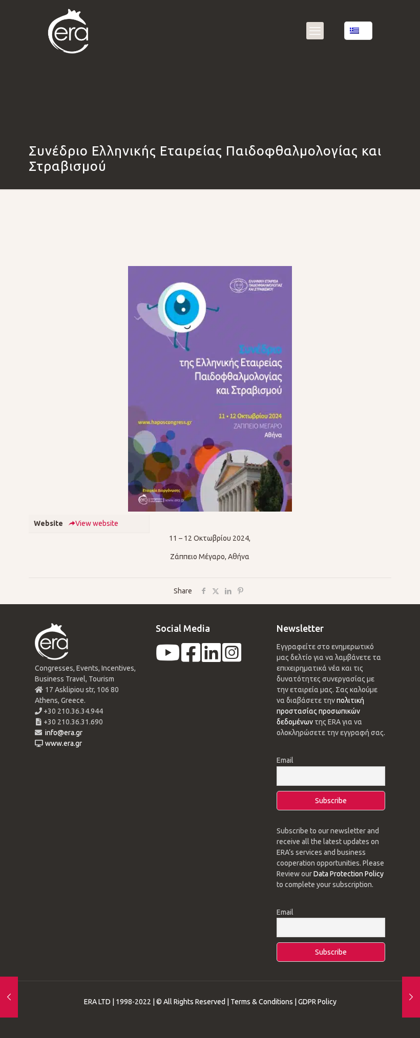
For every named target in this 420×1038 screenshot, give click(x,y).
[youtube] (168, 658)
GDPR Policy (317, 1002)
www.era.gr (62, 743)
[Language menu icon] (358, 30)
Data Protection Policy (348, 874)
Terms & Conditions (261, 1002)
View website (96, 523)
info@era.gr (63, 732)
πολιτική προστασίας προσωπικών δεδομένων (320, 711)
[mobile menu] (315, 30)
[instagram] (231, 658)
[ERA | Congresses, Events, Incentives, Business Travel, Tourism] (68, 30)
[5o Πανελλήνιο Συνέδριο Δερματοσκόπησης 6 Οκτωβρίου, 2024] (9, 997)
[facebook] (190, 658)
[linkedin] (211, 658)
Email (285, 760)
